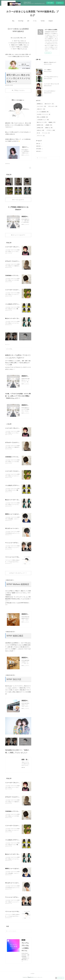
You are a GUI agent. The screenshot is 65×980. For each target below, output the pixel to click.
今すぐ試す (50, 2)
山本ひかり (40, 130)
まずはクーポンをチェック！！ (18, 573)
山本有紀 (40, 127)
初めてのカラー (49, 103)
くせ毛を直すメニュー (43, 119)
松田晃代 (40, 125)
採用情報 (39, 103)
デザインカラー (52, 106)
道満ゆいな (48, 127)
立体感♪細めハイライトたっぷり (13, 275)
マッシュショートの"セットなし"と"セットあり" (17, 542)
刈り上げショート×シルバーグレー (14, 528)
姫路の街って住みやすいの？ (50, 62)
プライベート (40, 135)
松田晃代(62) (7, 163)
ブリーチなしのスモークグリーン (51, 76)
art (38, 132)
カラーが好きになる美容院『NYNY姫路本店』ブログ (32, 13)
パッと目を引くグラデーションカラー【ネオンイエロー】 (19, 304)
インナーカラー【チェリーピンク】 (14, 247)
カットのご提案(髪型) (42, 111)
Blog (13, 20)
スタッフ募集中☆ (48, 69)
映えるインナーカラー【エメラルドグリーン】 (17, 318)
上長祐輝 (48, 125)
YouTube (43, 20)
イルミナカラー (41, 106)
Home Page (20, 20)
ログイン (60, 3)
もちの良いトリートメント (43, 114)
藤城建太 (52, 122)
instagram (51, 20)
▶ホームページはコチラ (18, 235)
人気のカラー (41, 109)
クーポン (35, 20)
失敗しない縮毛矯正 (42, 117)
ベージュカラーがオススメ (49, 91)
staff (28, 20)
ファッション (46, 132)
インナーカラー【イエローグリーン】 (14, 289)
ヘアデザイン (50, 130)
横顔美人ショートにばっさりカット (14, 514)
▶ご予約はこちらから (18, 90)
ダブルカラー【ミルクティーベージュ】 (15, 261)
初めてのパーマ (41, 122)
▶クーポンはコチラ (18, 199)
